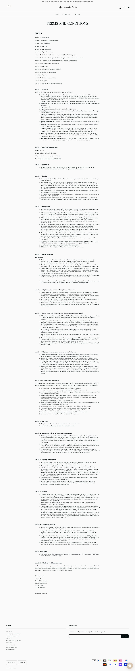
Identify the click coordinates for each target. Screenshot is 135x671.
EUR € (21, 662)
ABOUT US (9, 631)
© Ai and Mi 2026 (11, 668)
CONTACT (9, 642)
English (10, 662)
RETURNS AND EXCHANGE (13, 640)
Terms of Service (11, 647)
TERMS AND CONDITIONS (13, 633)
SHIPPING (8, 638)
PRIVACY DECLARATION (12, 636)
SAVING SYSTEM (10, 645)
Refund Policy (10, 649)
